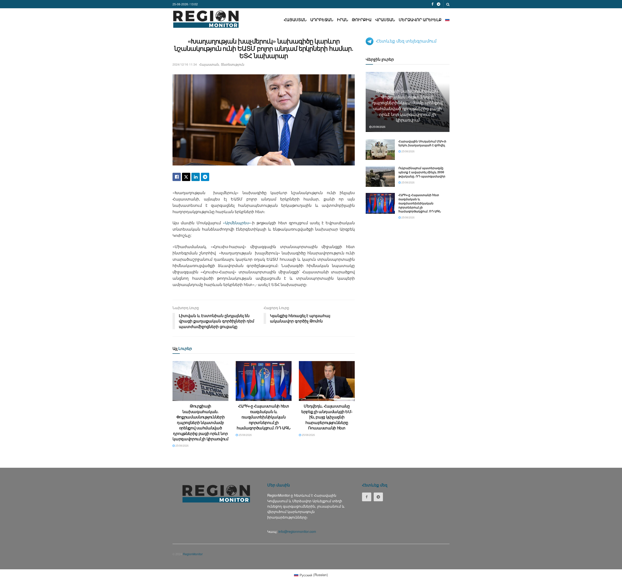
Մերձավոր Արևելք (420, 19)
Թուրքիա (361, 19)
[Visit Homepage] (206, 19)
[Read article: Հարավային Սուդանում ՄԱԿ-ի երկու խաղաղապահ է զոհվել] (380, 149)
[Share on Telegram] (205, 177)
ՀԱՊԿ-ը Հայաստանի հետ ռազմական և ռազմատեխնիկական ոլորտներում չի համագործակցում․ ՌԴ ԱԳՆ (264, 417)
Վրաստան (385, 19)
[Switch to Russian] (447, 19)
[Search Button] (447, 4)
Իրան (342, 19)
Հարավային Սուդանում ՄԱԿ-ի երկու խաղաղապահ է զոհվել (422, 143)
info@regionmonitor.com (297, 531)
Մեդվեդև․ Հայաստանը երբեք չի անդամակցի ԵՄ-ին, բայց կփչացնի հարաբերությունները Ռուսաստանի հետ (326, 417)
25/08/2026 (182, 445)
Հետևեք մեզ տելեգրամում (406, 40)
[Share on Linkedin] (195, 177)
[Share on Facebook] (177, 177)
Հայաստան (295, 19)
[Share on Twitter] (186, 177)
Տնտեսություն (232, 64)
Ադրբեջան (321, 19)
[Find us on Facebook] (432, 4)
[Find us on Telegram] (438, 4)
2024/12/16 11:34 (185, 64)
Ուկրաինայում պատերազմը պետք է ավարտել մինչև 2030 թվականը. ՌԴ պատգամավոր (421, 172)
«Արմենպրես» (237, 222)
